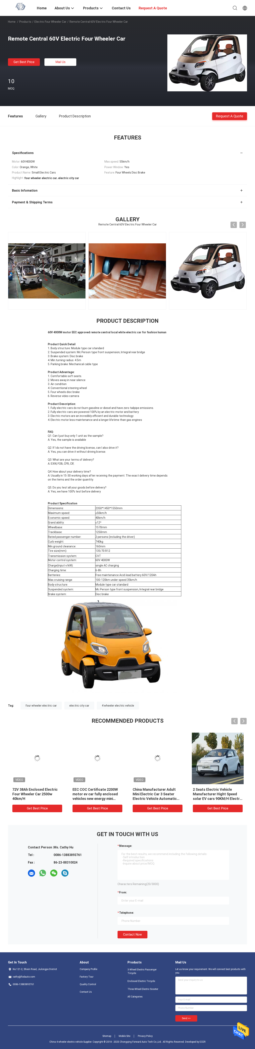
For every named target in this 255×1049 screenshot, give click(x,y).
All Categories (135, 996)
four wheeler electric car (41, 705)
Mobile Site (124, 1036)
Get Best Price (24, 62)
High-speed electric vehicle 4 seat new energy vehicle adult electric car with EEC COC (97, 794)
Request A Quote (229, 116)
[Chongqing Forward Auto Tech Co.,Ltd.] (20, 6)
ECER (203, 1041)
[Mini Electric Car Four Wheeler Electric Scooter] (208, 271)
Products (25, 21)
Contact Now (132, 934)
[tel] (76, 873)
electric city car (79, 705)
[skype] (65, 873)
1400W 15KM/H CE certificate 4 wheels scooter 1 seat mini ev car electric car (217, 794)
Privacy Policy (145, 1036)
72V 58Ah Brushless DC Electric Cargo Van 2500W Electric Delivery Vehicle (154, 794)
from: (123, 892)
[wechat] (53, 873)
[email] (31, 873)
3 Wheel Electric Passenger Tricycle (142, 971)
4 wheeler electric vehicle (118, 705)
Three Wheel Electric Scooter (143, 989)
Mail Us (60, 62)
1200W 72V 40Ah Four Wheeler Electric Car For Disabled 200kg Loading (32, 794)
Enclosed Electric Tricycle (141, 981)
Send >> (186, 1018)
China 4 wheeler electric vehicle (66, 1041)
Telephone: (126, 912)
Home (12, 21)
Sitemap (106, 1036)
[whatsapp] (42, 873)
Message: (125, 845)
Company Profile (88, 969)
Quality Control (88, 984)
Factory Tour (86, 976)
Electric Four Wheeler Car (50, 21)
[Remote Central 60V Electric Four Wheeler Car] (207, 62)
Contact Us (86, 992)
